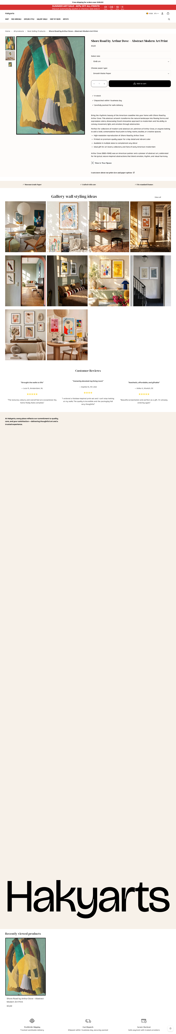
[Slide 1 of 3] (10, 43)
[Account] (162, 13)
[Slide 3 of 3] (10, 64)
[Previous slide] (9, 227)
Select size (95, 56)
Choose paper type (99, 68)
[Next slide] (42, 227)
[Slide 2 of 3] (10, 55)
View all (158, 197)
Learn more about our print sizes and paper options (111, 172)
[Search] (169, 19)
